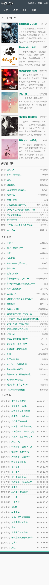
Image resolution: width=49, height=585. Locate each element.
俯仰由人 (15, 472)
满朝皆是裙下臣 (18, 462)
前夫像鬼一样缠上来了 (17, 344)
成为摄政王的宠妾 (15, 379)
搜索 (34, 10)
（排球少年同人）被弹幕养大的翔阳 (23, 319)
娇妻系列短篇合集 (19, 522)
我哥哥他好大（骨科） (29, 24)
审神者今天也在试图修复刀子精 (21, 210)
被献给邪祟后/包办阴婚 (17, 329)
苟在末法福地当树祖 (16, 389)
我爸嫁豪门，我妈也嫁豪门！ (20, 374)
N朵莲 (14, 507)
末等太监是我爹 (14, 215)
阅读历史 (32, 3)
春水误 (14, 487)
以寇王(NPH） (13, 309)
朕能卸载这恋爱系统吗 (17, 349)
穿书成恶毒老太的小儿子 (18, 205)
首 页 (5, 10)
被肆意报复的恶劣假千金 (22, 537)
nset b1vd (11, 230)
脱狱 (9, 179)
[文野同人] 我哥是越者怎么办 (20, 225)
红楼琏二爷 (12, 220)
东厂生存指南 (13, 359)
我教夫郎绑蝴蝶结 (15, 369)
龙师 (9, 354)
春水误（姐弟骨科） (20, 416)
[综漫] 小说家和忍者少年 (18, 384)
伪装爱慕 (11, 184)
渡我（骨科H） (13, 200)
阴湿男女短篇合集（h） (22, 436)
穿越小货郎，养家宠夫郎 (18, 324)
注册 (46, 3)
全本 (24, 10)
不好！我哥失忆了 (15, 174)
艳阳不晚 (23, 94)
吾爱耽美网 (7, 3)
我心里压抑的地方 (19, 492)
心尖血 (14, 542)
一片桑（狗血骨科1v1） (22, 426)
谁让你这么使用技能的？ (18, 364)
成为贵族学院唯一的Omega (19, 314)
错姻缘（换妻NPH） (20, 451)
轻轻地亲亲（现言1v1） (17, 190)
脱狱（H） (11, 169)
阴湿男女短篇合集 (19, 532)
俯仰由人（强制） (19, 406)
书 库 (15, 10)
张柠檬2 (15, 467)
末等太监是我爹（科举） (18, 339)
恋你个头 (11, 195)
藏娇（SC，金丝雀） (28, 140)
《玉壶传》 (16, 502)
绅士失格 (15, 512)
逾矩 (13, 527)
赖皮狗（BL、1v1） (28, 47)
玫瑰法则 (11, 334)
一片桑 (14, 497)
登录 (40, 3)
